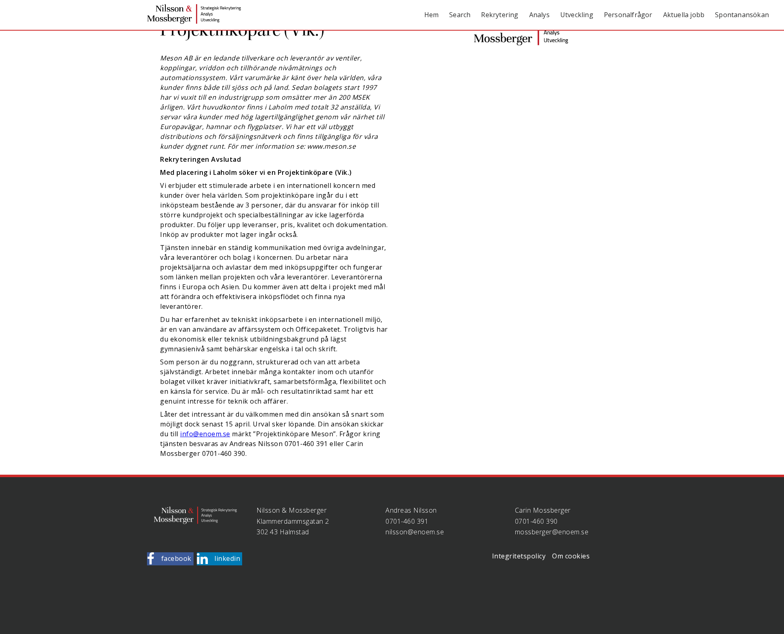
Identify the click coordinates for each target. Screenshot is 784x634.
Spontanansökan (742, 14)
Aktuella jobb (684, 14)
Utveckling (576, 14)
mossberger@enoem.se (552, 531)
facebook (176, 558)
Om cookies (571, 555)
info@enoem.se (205, 433)
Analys (539, 14)
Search (459, 14)
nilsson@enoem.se (414, 531)
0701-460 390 (536, 521)
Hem (431, 14)
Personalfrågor (628, 14)
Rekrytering (499, 14)
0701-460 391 (406, 521)
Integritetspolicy (519, 555)
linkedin (227, 558)
